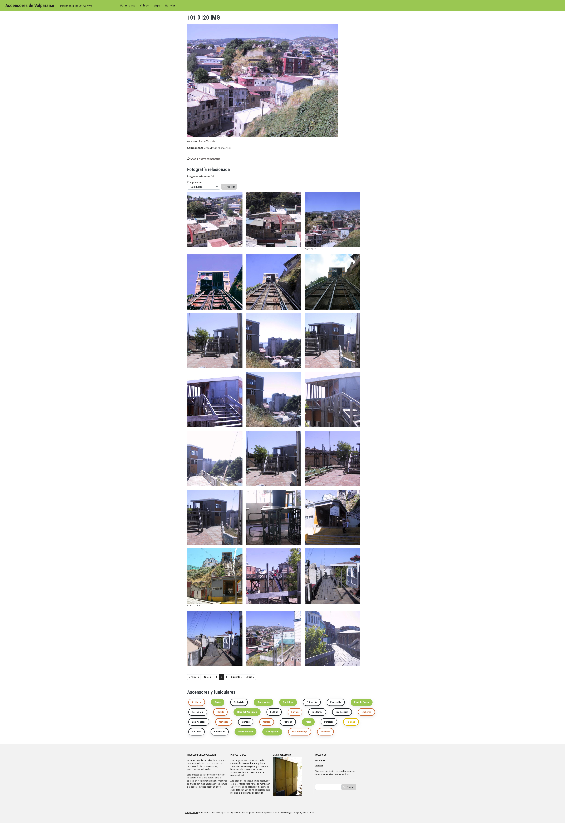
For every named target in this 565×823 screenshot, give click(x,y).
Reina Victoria (207, 141)
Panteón (288, 721)
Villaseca (325, 731)
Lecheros (366, 712)
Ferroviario (197, 712)
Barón (218, 702)
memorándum (249, 763)
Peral (308, 721)
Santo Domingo (299, 731)
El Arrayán (312, 702)
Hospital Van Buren (247, 712)
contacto (331, 774)
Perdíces (328, 721)
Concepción (263, 702)
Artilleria (196, 702)
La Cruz (274, 712)
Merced (246, 721)
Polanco (351, 721)
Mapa (156, 5)
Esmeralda (335, 702)
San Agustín (272, 731)
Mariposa (223, 721)
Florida (220, 712)
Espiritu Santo (361, 702)
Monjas (266, 721)
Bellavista (239, 702)
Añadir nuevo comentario (205, 158)
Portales (196, 731)
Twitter (319, 765)
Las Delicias (342, 712)
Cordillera (288, 702)
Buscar (350, 787)
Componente (194, 182)
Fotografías (127, 5)
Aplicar (231, 186)
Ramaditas (219, 731)
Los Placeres (199, 721)
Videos (144, 5)
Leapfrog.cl (191, 812)
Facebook (320, 760)
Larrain (295, 712)
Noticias (170, 5)
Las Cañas (317, 712)
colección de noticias (201, 760)
